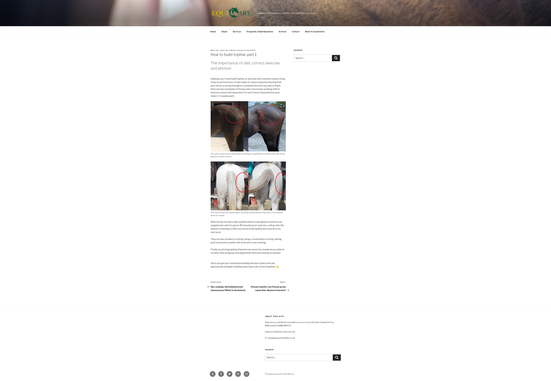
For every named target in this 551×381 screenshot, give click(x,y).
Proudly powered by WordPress (279, 374)
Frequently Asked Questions (260, 31)
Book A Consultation (315, 31)
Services (237, 31)
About (224, 31)
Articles (282, 31)
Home (213, 31)
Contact (296, 31)
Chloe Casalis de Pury (242, 50)
